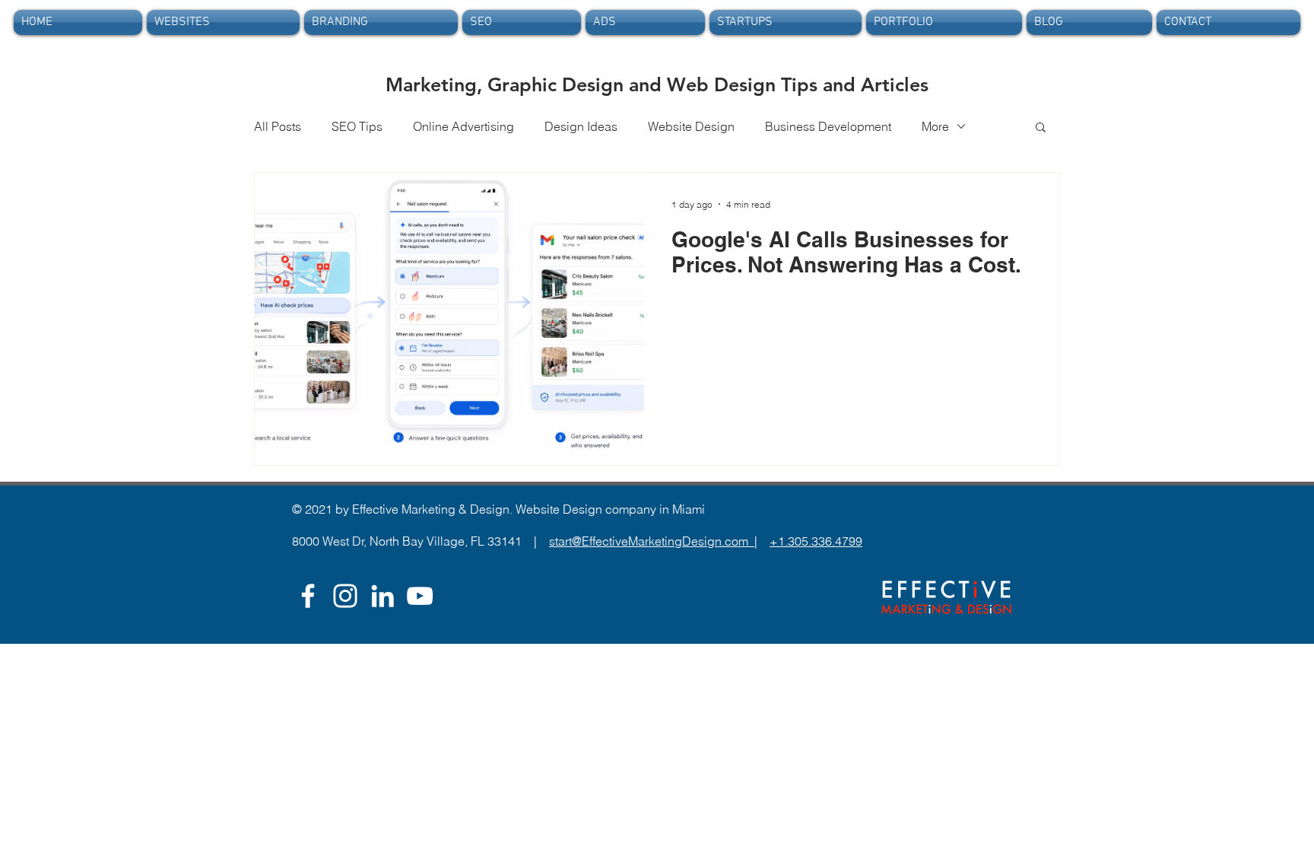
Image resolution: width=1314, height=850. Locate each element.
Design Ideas (580, 126)
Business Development (828, 126)
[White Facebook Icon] (308, 596)
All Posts (277, 126)
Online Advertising (463, 126)
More (935, 126)
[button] (1040, 128)
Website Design (691, 126)
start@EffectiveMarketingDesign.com (651, 541)
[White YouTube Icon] (420, 596)
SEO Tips (357, 126)
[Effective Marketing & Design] (382, 596)
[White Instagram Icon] (345, 596)
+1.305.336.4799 (816, 541)
